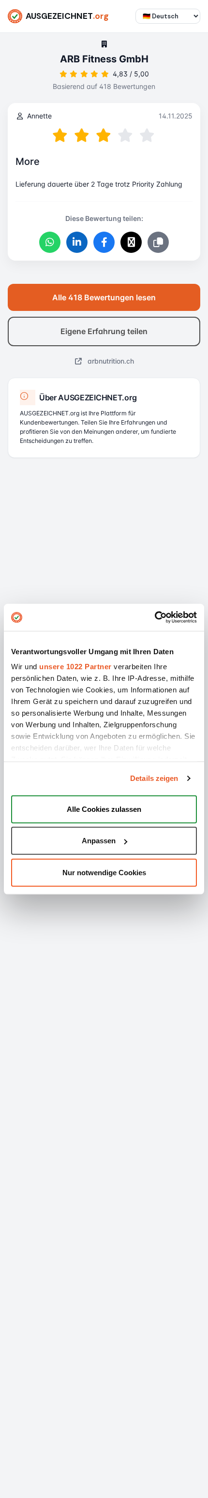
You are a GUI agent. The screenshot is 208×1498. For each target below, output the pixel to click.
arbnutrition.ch (110, 361)
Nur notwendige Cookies (104, 872)
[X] (131, 242)
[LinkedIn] (77, 242)
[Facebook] (104, 242)
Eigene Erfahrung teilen (104, 331)
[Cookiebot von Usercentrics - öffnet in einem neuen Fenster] (154, 617)
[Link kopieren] (158, 242)
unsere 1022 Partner (75, 666)
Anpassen (99, 841)
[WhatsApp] (49, 242)
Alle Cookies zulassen (104, 809)
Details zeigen (154, 778)
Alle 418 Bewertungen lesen (104, 297)
